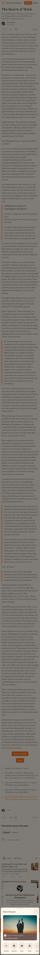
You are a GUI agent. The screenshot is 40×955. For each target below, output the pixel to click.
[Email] (22, 945)
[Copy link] (6, 945)
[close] (36, 911)
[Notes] (29, 945)
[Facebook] (14, 945)
